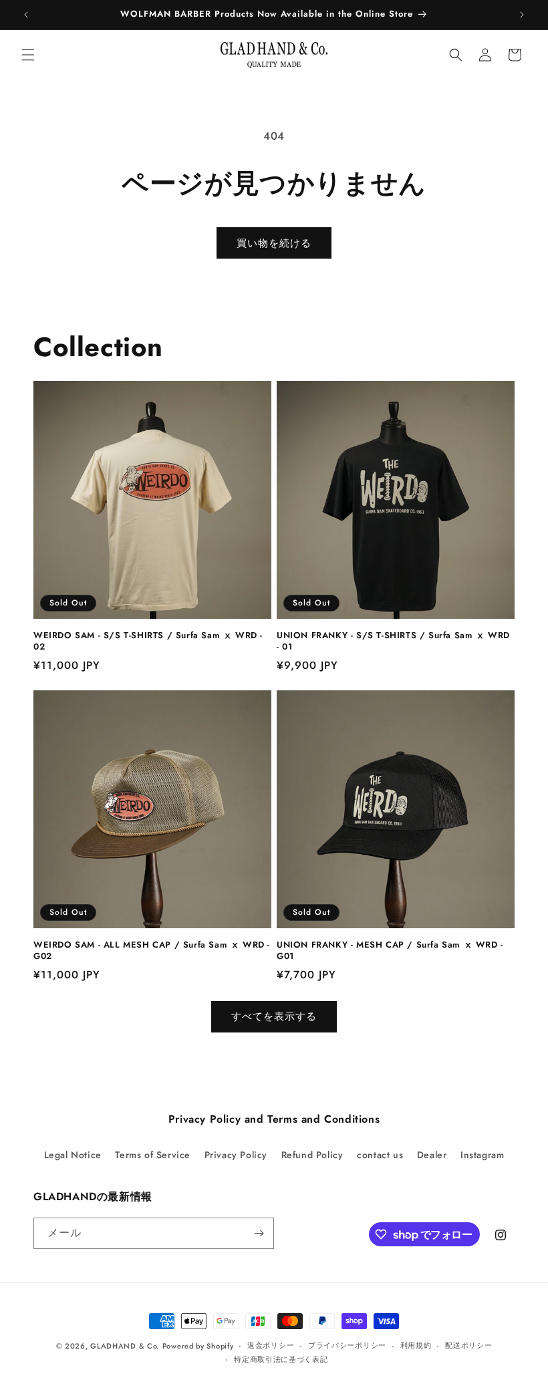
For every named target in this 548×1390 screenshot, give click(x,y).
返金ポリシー (270, 1345)
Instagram (482, 1154)
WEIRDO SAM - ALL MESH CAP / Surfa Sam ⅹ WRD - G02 (151, 951)
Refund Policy (312, 1154)
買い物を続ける (274, 243)
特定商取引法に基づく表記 (280, 1359)
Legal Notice (73, 1154)
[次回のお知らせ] (522, 14)
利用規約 (416, 1345)
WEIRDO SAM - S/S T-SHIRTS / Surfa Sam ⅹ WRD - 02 (148, 641)
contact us (380, 1154)
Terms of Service (152, 1154)
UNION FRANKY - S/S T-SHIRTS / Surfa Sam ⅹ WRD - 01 (393, 641)
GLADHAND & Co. (124, 1346)
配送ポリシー (468, 1345)
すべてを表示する (274, 1016)
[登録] (258, 1233)
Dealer (432, 1154)
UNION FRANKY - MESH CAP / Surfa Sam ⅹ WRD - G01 (390, 951)
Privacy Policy (235, 1154)
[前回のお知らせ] (26, 14)
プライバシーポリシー (347, 1345)
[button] (28, 55)
